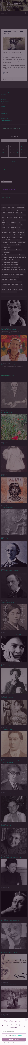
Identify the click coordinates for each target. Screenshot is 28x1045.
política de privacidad (17, 1035)
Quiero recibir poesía (14, 1040)
